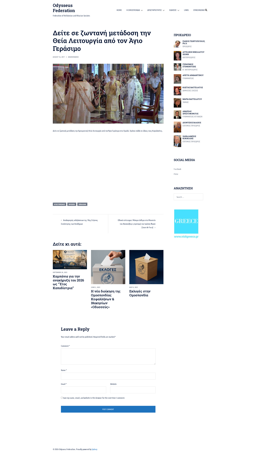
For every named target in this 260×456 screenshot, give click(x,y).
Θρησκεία (72, 204)
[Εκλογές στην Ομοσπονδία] (146, 266)
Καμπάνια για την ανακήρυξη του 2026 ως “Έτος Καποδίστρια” (68, 282)
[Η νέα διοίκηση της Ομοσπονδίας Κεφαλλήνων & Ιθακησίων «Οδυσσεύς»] (108, 266)
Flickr (176, 174)
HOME (119, 10)
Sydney (94, 449)
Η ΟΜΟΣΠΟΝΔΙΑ (133, 10)
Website (113, 384)
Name (64, 370)
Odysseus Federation (64, 7)
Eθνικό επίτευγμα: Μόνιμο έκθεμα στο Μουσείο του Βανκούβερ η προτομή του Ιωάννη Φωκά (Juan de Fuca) (136, 224)
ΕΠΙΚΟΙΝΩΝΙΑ (198, 10)
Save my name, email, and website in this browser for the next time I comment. (94, 397)
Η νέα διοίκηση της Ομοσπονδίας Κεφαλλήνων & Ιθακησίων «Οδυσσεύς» (106, 299)
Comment (65, 346)
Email (64, 384)
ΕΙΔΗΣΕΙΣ (172, 10)
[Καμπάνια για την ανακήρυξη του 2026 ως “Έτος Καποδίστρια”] (70, 259)
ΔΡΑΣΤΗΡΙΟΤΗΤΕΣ (154, 10)
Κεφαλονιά (82, 204)
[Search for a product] (206, 10)
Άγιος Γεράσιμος (59, 204)
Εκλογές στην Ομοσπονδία (139, 293)
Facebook (177, 169)
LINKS (186, 10)
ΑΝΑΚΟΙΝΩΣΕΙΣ (73, 57)
